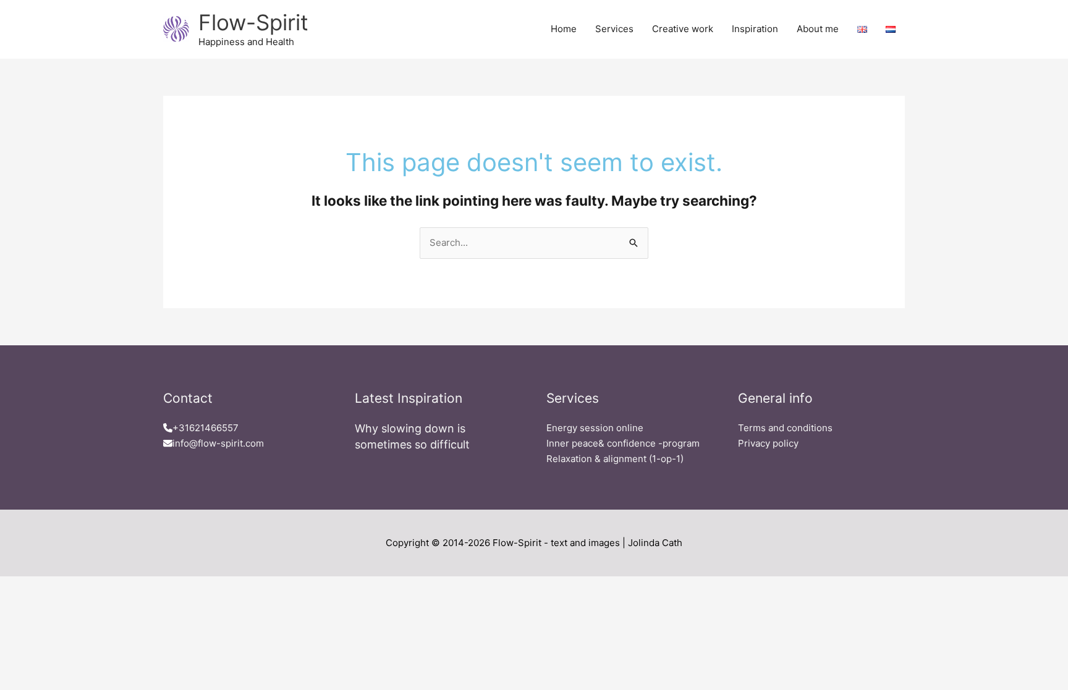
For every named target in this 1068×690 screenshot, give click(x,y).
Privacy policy (768, 443)
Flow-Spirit (253, 22)
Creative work (682, 29)
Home (564, 29)
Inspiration (755, 29)
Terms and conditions (785, 428)
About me (818, 29)
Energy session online (594, 428)
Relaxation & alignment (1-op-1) (615, 459)
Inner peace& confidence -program (623, 443)
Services (614, 29)
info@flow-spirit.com (218, 443)
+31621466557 (205, 428)
